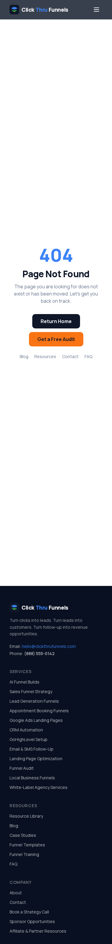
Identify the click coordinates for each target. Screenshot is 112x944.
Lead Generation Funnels (34, 701)
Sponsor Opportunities (32, 921)
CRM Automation (26, 730)
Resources (45, 356)
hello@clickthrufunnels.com (49, 646)
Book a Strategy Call (29, 912)
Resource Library (26, 816)
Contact (70, 356)
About (16, 892)
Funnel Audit (22, 768)
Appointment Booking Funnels (39, 710)
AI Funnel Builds (24, 682)
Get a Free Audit (56, 339)
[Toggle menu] (96, 10)
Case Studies (23, 835)
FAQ (88, 356)
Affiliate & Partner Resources (38, 931)
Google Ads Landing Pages (36, 720)
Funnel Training (24, 854)
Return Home (56, 321)
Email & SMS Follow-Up (31, 749)
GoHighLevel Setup (28, 739)
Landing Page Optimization (36, 758)
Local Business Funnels (32, 778)
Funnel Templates (27, 845)
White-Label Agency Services (38, 787)
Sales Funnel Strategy (31, 691)
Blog (24, 356)
